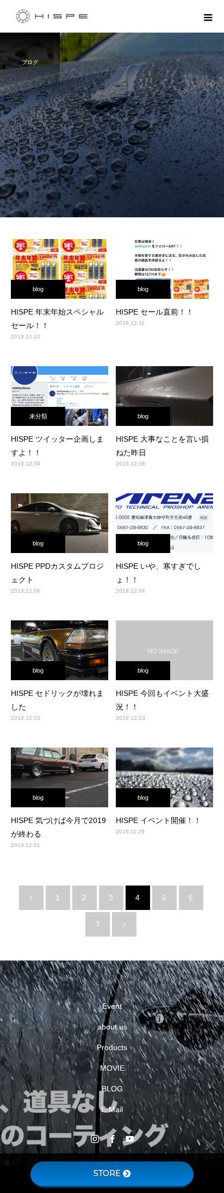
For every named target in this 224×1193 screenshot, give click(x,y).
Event (112, 1006)
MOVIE (112, 1068)
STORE (107, 1173)
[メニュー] (207, 16)
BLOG (112, 1088)
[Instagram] (94, 1138)
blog (38, 289)
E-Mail (112, 1109)
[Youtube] (129, 1138)
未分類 (38, 416)
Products (112, 1047)
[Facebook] (112, 1138)
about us (112, 1026)
